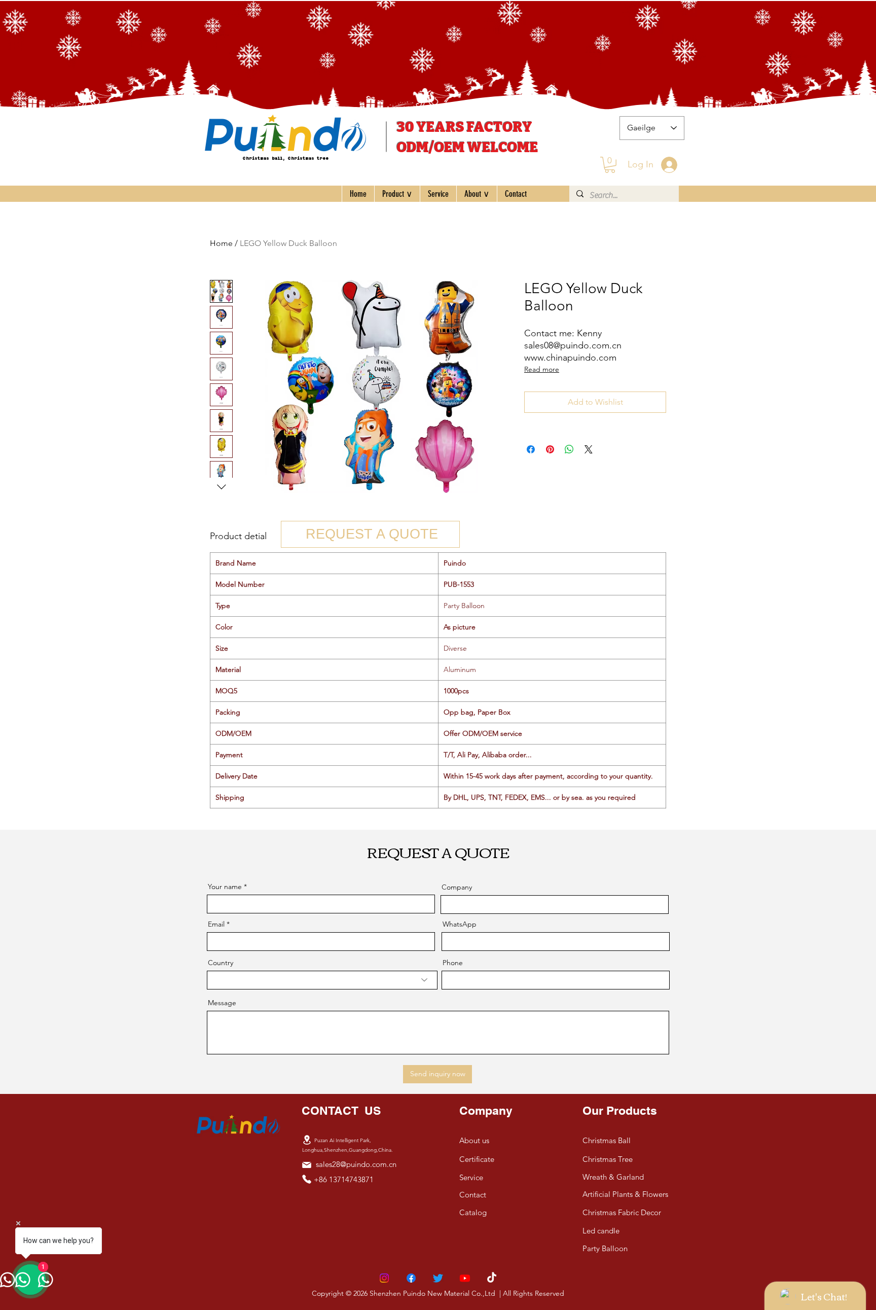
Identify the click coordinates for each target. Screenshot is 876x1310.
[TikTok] (492, 1278)
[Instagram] (384, 1278)
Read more (541, 369)
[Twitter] (438, 1278)
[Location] (306, 1140)
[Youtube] (465, 1278)
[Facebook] (411, 1278)
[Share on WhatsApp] (569, 449)
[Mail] (306, 1165)
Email (216, 924)
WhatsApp (460, 924)
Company (457, 887)
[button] (609, 165)
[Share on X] (588, 449)
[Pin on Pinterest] (550, 449)
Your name (225, 886)
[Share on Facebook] (531, 449)
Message (222, 1002)
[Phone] (306, 1179)
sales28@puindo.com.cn (356, 1164)
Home (221, 243)
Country (220, 962)
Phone (453, 962)
